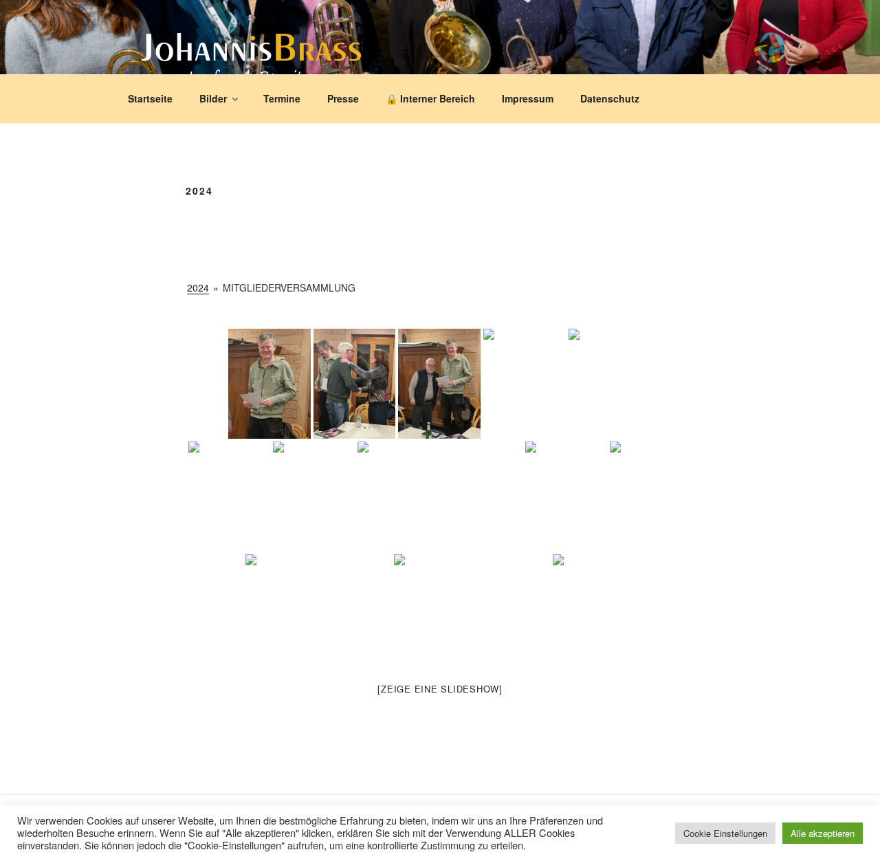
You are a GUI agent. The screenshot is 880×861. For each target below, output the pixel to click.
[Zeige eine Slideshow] (440, 688)
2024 (198, 287)
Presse (343, 98)
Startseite (150, 98)
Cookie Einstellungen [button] (725, 833)
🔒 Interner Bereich (430, 98)
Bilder (213, 98)
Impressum (527, 98)
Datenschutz (609, 98)
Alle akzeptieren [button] (823, 833)
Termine (281, 98)
